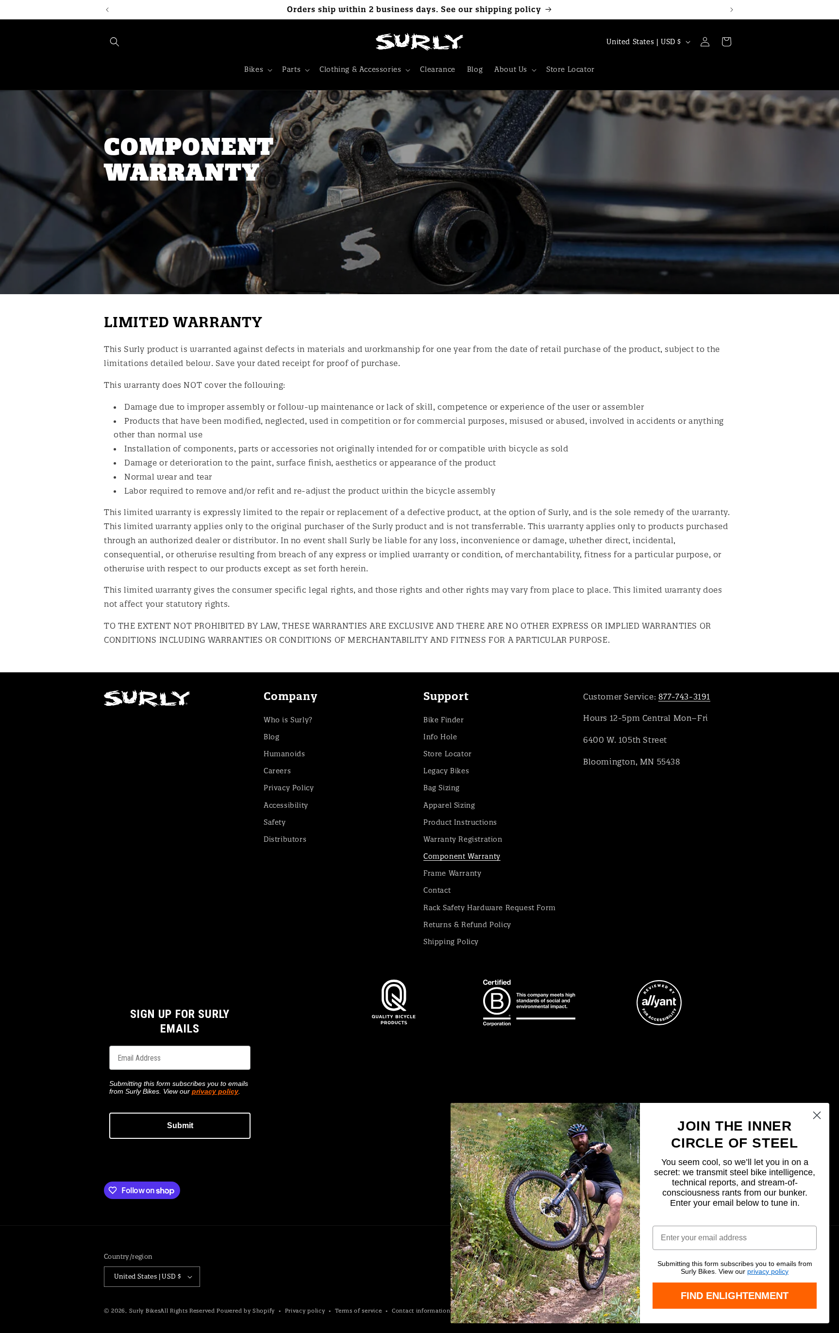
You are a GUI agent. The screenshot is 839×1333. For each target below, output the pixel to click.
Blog (271, 737)
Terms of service (358, 1310)
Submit (180, 1125)
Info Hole (440, 737)
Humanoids (284, 754)
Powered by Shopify (246, 1310)
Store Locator (447, 754)
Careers (277, 770)
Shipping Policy (451, 941)
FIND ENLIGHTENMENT (735, 1295)
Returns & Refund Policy (467, 924)
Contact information (421, 1310)
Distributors (285, 839)
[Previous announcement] (107, 9)
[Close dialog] (816, 1115)
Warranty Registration (463, 839)
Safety (275, 822)
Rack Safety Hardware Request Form (489, 907)
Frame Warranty (452, 873)
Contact (437, 890)
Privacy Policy (289, 787)
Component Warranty (462, 856)
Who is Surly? (288, 720)
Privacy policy (305, 1310)
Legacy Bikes (446, 770)
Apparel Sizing (449, 805)
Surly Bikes (145, 1310)
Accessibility (286, 805)
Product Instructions (460, 822)
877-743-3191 (684, 696)
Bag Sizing (441, 787)
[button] (114, 41)
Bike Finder (443, 720)
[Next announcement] (731, 9)
